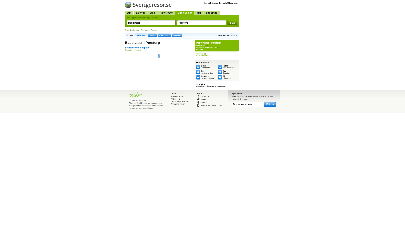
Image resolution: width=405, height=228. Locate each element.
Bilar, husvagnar (229, 67)
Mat (199, 12)
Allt (129, 12)
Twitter (203, 99)
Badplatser (145, 30)
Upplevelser (185, 12)
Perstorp (199, 54)
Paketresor (166, 12)
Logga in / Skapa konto (229, 3)
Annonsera (175, 99)
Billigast (177, 35)
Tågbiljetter (227, 77)
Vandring (199, 49)
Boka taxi (226, 72)
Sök (232, 22)
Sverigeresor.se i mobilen (211, 105)
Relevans (141, 35)
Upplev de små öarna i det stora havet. (211, 85)
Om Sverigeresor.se (179, 101)
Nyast (152, 35)
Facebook (204, 96)
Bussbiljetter (205, 67)
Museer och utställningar (206, 47)
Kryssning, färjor (207, 72)
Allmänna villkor (178, 104)
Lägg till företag (211, 3)
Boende (140, 12)
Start (127, 30)
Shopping (212, 12)
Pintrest (203, 102)
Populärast (164, 35)
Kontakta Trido (177, 96)
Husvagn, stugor (207, 77)
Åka (152, 12)
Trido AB (134, 100)
